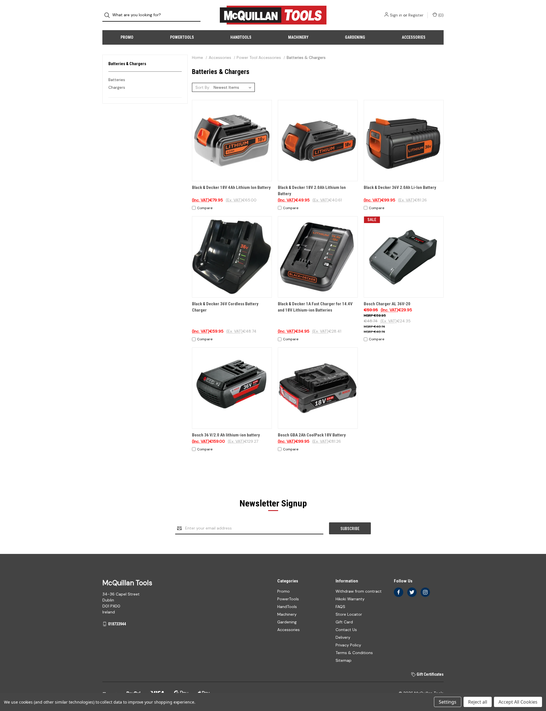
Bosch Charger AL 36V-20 (387, 303)
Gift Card (344, 622)
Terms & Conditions (354, 652)
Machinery (298, 37)
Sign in (396, 15)
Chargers (116, 87)
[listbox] (234, 87)
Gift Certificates (430, 674)
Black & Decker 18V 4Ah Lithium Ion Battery (231, 187)
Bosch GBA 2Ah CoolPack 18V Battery (312, 435)
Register (415, 15)
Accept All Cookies (518, 702)
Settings (447, 702)
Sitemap (343, 660)
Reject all (477, 702)
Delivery (343, 637)
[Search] (108, 15)
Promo (127, 37)
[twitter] (412, 592)
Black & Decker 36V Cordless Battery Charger (225, 307)
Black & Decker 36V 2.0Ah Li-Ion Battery (400, 187)
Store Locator (349, 614)
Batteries (116, 79)
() (440, 15)
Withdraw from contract (359, 591)
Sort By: (202, 87)
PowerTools (182, 37)
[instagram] (425, 592)
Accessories (413, 37)
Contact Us (346, 629)
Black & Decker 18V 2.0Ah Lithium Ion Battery (312, 191)
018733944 (117, 624)
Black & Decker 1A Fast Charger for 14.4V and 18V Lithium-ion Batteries (315, 307)
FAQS (340, 606)
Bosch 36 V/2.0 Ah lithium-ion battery (226, 435)
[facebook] (398, 592)
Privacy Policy (348, 645)
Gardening (355, 37)
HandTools (240, 37)
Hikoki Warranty (350, 598)
